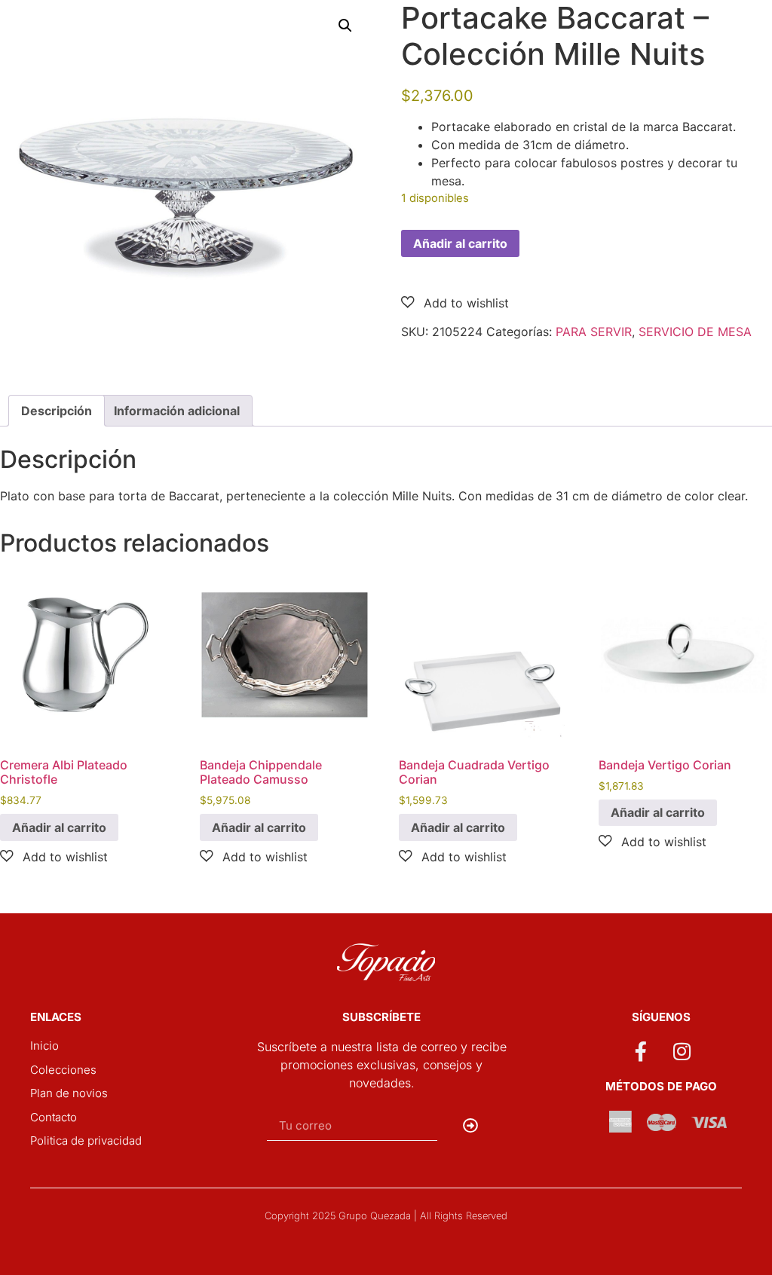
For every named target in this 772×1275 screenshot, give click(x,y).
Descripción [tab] (56, 410)
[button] (345, 25)
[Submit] (471, 1126)
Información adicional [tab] (177, 410)
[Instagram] (682, 1051)
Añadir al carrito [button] (59, 827)
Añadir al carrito (460, 243)
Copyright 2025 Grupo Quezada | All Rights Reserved (386, 1215)
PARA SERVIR (594, 331)
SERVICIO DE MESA (695, 331)
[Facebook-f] (640, 1051)
